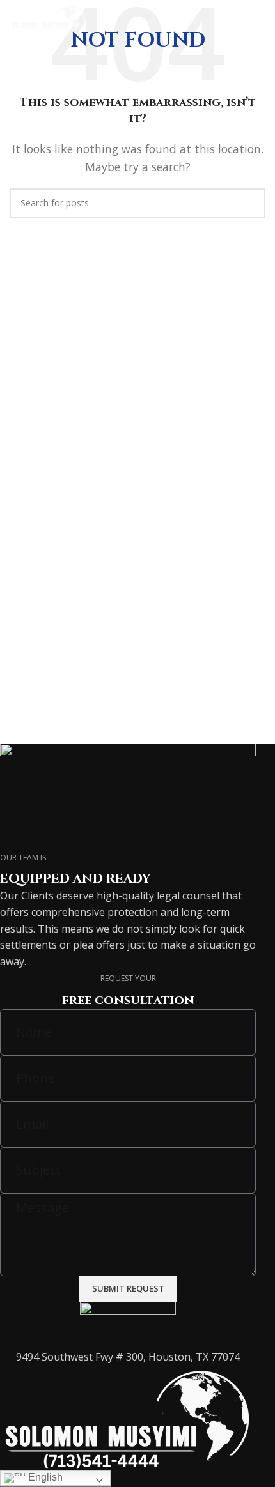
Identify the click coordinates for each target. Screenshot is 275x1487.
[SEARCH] (250, 203)
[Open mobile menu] (260, 19)
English (44, 1477)
